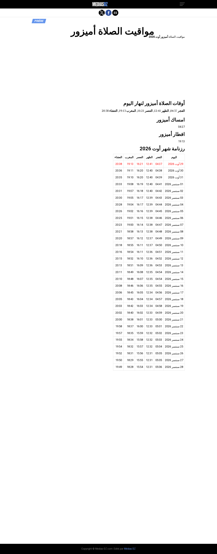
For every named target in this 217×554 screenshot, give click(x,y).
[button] (182, 4)
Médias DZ (130, 548)
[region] (108, 70)
